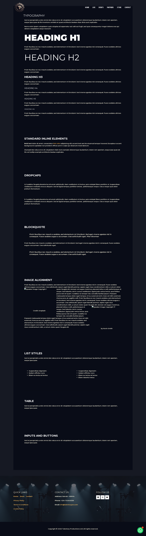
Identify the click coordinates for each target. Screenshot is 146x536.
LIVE (93, 7)
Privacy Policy (18, 500)
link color (56, 143)
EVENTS (101, 7)
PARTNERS (110, 7)
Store (22, 496)
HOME (87, 7)
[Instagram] (103, 497)
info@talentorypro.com (69, 505)
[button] (140, 530)
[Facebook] (98, 497)
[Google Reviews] (107, 497)
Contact (29, 496)
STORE (119, 7)
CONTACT (128, 7)
